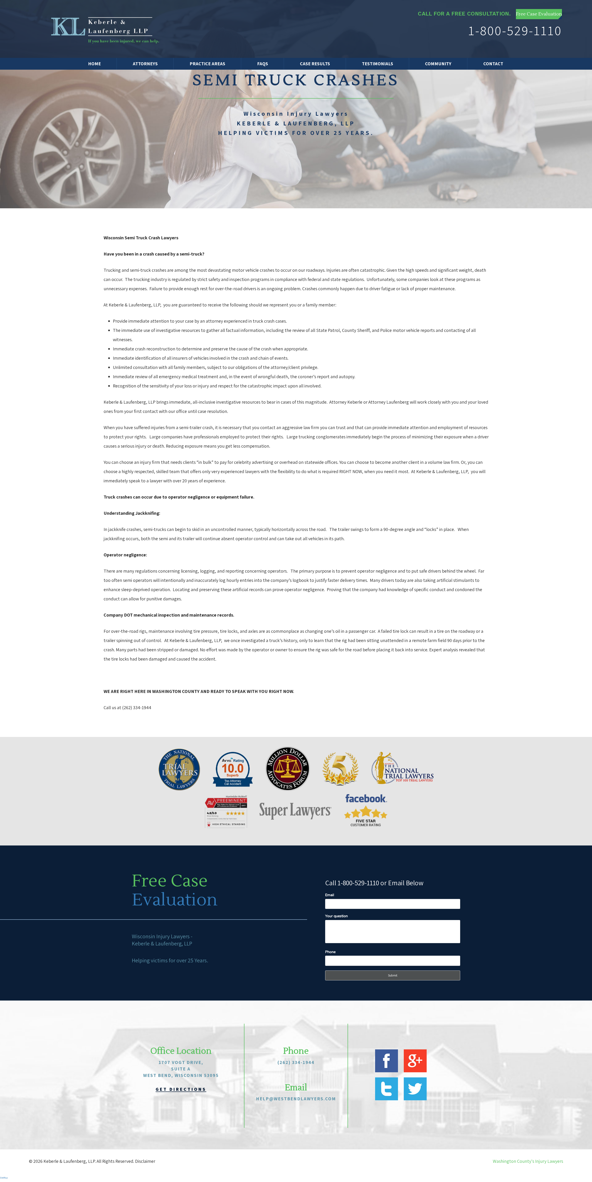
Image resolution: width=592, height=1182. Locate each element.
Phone (330, 951)
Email (329, 895)
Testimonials (377, 64)
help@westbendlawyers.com (296, 1099)
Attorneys (145, 64)
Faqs (262, 64)
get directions (181, 1089)
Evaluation (175, 900)
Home (94, 64)
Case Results (315, 64)
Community (438, 64)
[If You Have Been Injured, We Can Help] (106, 29)
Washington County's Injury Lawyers (528, 1161)
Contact (493, 64)
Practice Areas (207, 64)
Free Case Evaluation (539, 14)
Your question (336, 916)
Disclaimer (145, 1161)
